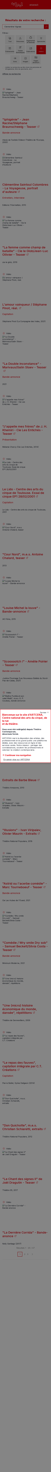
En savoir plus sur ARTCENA (16, 759)
